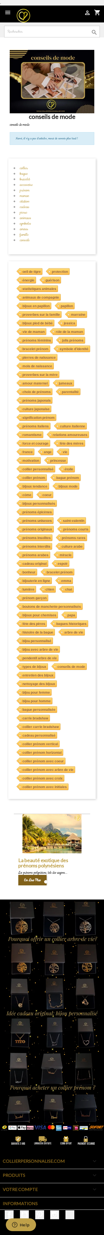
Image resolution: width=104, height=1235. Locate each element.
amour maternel (35, 383)
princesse (58, 460)
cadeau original (34, 563)
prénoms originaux (37, 529)
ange (48, 451)
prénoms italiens (35, 426)
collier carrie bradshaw (40, 726)
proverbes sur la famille (41, 314)
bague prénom (67, 477)
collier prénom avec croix (42, 778)
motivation (30, 460)
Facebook (9, 1214)
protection (60, 271)
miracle (66, 554)
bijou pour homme (36, 700)
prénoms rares (73, 537)
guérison (52, 280)
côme (26, 494)
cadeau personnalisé (38, 735)
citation (24, 201)
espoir (63, 563)
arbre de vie (73, 632)
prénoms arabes (35, 554)
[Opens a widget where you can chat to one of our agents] (21, 1225)
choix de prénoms (36, 391)
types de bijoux (34, 666)
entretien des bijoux (38, 675)
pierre (23, 212)
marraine (78, 314)
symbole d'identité (74, 348)
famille (24, 234)
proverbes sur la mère (40, 374)
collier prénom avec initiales (44, 786)
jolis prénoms (72, 340)
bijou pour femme (36, 692)
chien (49, 589)
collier (24, 168)
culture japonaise (36, 408)
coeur (47, 494)
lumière (28, 589)
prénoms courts (75, 529)
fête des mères (71, 443)
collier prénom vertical (40, 743)
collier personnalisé (38, 469)
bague (24, 173)
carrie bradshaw (35, 718)
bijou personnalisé (36, 640)
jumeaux (65, 383)
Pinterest (39, 1214)
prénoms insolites (36, 537)
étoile (69, 469)
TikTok (69, 1214)
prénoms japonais (36, 400)
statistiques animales (39, 288)
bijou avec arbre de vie (40, 649)
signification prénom (38, 417)
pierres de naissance (39, 357)
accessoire (26, 184)
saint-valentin (73, 520)
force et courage (35, 443)
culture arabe (72, 546)
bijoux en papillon (36, 305)
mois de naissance (37, 365)
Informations (20, 1203)
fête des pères (33, 623)
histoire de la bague (37, 632)
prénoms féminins (36, 340)
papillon (67, 305)
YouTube (24, 1214)
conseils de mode (71, 666)
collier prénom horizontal (42, 752)
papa (71, 615)
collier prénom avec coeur (43, 761)
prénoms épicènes (37, 511)
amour (24, 229)
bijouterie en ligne (36, 580)
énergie (28, 280)
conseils (25, 240)
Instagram (54, 1214)
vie (65, 451)
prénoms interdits (36, 546)
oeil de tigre (31, 271)
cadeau (24, 206)
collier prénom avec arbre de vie (47, 769)
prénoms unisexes (37, 520)
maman (24, 195)
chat (68, 589)
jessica (69, 323)
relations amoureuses (70, 434)
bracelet (25, 179)
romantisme (32, 434)
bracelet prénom (35, 348)
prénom (24, 190)
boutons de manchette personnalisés (51, 606)
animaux (25, 218)
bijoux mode (68, 486)
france (27, 451)
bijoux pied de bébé (37, 323)
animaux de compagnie (40, 297)
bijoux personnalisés (38, 503)
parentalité (70, 391)
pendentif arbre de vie (39, 657)
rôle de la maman (69, 331)
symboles (25, 223)
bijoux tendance (34, 486)
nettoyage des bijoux (38, 683)
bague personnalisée (38, 709)
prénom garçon (34, 597)
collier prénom (33, 477)
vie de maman (33, 331)
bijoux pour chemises (39, 615)
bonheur (28, 572)
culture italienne (72, 426)
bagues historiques (71, 623)
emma (66, 580)
